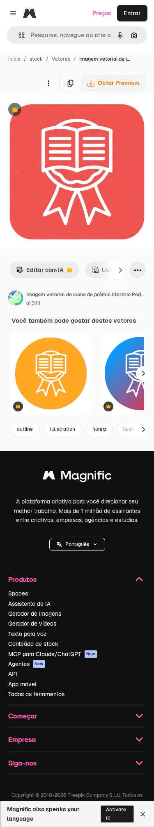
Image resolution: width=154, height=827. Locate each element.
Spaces (18, 593)
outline (25, 429)
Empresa (22, 739)
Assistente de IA (29, 603)
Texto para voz (27, 634)
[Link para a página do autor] (15, 299)
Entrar (132, 13)
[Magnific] (77, 477)
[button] (77, 544)
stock (36, 59)
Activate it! (116, 813)
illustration (62, 429)
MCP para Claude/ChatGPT (51, 654)
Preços (101, 13)
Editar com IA (40, 272)
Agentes (26, 664)
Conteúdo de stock (33, 643)
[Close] (142, 814)
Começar (22, 715)
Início (14, 59)
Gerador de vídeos (32, 623)
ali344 (33, 303)
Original (52, 110)
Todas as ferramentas (36, 694)
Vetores (61, 59)
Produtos (22, 579)
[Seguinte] (120, 270)
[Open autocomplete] (18, 35)
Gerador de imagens (34, 613)
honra (99, 429)
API (12, 674)
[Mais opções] (48, 83)
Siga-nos (22, 762)
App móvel (22, 684)
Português (77, 544)
